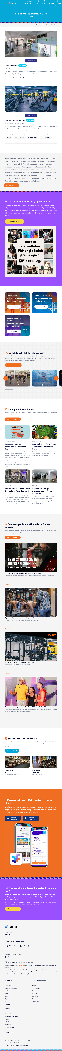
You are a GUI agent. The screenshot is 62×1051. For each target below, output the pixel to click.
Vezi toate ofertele (12, 537)
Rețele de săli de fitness (11, 988)
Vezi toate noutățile (12, 419)
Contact (7, 1019)
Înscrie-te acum (12, 909)
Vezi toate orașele (11, 185)
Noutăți (34, 986)
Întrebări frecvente (9, 1027)
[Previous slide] (5, 378)
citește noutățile (41, 307)
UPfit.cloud (30, 1040)
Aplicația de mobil (9, 1022)
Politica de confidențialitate (22, 1045)
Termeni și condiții (10, 1045)
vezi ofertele (14, 331)
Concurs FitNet (36, 1001)
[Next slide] (56, 378)
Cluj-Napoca (8, 999)
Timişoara (28, 1043)
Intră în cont (35, 996)
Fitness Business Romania (11, 1030)
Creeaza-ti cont (36, 999)
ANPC (31, 1045)
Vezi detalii (30, 60)
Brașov (6, 993)
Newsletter (8, 1024)
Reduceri (34, 991)
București (7, 996)
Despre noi (8, 1014)
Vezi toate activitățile (12, 365)
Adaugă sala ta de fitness (11, 1017)
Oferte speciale (36, 988)
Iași (6, 1001)
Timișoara (7, 1004)
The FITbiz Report (9, 1032)
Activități (7, 991)
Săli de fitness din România (44, 24)
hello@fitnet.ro (9, 934)
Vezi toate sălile (11, 751)
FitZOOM (34, 993)
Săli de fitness (8, 986)
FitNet (37, 24)
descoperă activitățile (14, 307)
